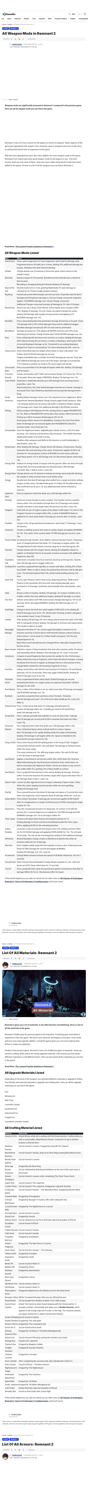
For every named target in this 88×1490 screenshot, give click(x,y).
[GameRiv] (9, 14)
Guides (5, 28)
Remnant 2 (14, 28)
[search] (69, 14)
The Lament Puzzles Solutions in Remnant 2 (34, 246)
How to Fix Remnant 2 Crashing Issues (31, 881)
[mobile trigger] (84, 14)
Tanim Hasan (17, 44)
